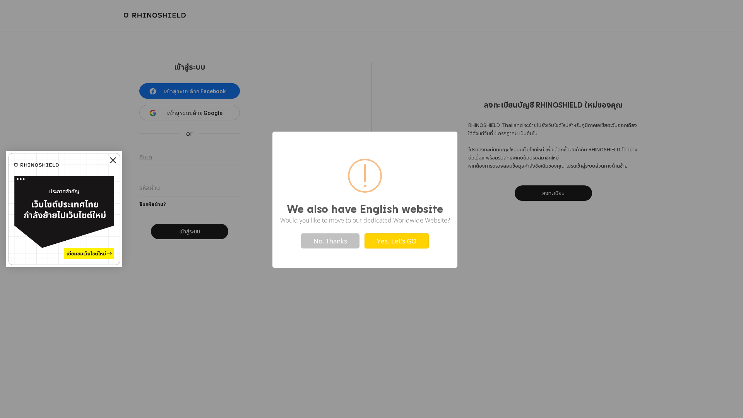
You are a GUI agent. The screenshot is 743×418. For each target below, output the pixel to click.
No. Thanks (330, 240)
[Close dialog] (113, 160)
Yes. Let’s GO (396, 240)
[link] (64, 209)
